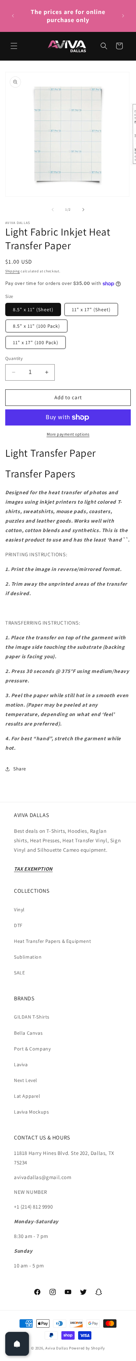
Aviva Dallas (56, 1348)
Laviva (21, 1064)
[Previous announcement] (13, 15)
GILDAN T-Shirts (32, 1017)
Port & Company (32, 1049)
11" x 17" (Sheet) (91, 309)
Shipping (12, 271)
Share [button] (19, 768)
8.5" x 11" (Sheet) (33, 309)
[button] (14, 46)
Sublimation (28, 957)
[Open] (17, 1344)
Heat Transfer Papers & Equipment (52, 941)
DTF (18, 925)
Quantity (14, 358)
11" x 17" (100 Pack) (35, 342)
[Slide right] (83, 209)
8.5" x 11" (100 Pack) (36, 326)
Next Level (25, 1080)
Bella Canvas (28, 1033)
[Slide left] (52, 209)
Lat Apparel (27, 1096)
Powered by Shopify (87, 1348)
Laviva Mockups (31, 1112)
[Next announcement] (123, 15)
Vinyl (19, 909)
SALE (19, 972)
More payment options (68, 434)
